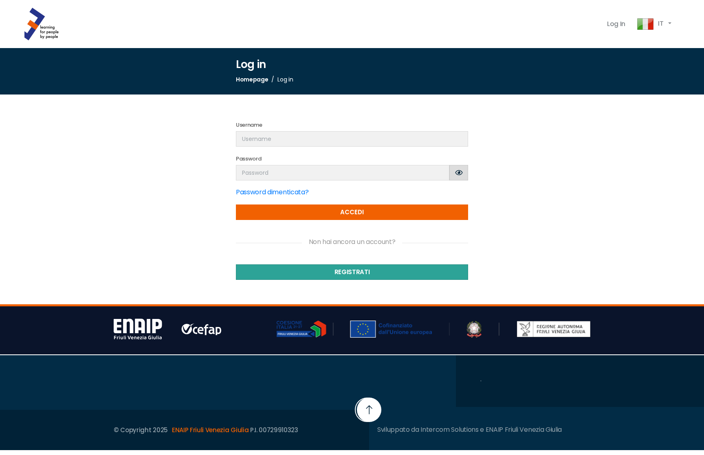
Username (249, 125)
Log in (616, 24)
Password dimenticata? (272, 192)
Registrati (352, 272)
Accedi (352, 212)
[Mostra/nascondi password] (458, 172)
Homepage (252, 79)
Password (248, 159)
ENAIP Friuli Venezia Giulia (210, 430)
